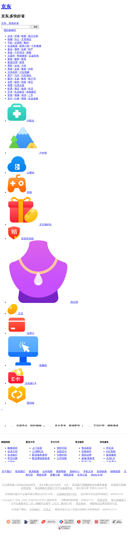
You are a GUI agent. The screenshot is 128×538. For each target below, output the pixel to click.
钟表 (23, 82)
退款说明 (86, 455)
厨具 (21, 62)
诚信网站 (49, 521)
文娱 (16, 78)
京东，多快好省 (10, 23)
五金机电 (34, 55)
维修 (16, 95)
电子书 (32, 78)
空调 (16, 36)
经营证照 (102, 500)
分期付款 (62, 455)
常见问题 (12, 458)
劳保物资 (22, 55)
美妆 (9, 52)
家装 (9, 59)
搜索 (35, 27)
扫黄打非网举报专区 (102, 521)
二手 (30, 95)
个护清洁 (19, 52)
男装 (9, 69)
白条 (16, 98)
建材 (16, 59)
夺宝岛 (110, 448)
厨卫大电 (33, 36)
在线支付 (62, 451)
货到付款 (62, 448)
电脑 (9, 39)
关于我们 (7, 471)
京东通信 (111, 461)
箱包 (16, 82)
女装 (16, 69)
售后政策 (86, 448)
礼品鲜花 (19, 92)
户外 (23, 65)
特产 (30, 49)
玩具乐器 (19, 85)
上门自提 (37, 448)
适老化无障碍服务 (116, 521)
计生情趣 (24, 72)
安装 (9, 95)
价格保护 (86, 451)
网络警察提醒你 (31, 521)
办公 (16, 39)
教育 (23, 78)
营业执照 (81, 503)
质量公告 (55, 474)
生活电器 (12, 46)
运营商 (18, 42)
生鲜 (23, 49)
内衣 (30, 69)
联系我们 (20, 471)
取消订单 (86, 461)
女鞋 (9, 82)
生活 (30, 88)
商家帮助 (61, 471)
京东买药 (12, 72)
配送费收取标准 (41, 458)
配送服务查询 (39, 455)
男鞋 (9, 65)
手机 (9, 42)
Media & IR (97, 474)
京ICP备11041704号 (50, 484)
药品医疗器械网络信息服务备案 (90, 484)
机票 (9, 88)
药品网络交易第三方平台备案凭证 (54, 488)
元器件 (11, 55)
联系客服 (34, 471)
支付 (9, 98)
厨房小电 (24, 46)
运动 (16, 65)
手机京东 (88, 471)
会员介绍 (12, 451)
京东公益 (82, 474)
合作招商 (47, 471)
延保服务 (111, 455)
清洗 (23, 95)
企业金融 (33, 98)
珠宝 (30, 82)
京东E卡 (110, 458)
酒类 (16, 49)
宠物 (28, 52)
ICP (66, 484)
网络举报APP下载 (84, 521)
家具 (23, 59)
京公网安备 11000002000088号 (19, 484)
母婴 (9, 85)
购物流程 (12, 448)
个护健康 (36, 46)
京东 (6, 6)
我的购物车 (10, 30)
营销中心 (75, 471)
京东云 (47, 509)
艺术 (9, 92)
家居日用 (12, 62)
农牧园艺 (31, 92)
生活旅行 (12, 455)
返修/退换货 (88, 458)
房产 (9, 75)
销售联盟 (115, 471)
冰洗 (9, 36)
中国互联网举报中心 (67, 521)
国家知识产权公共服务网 (64, 527)
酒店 (16, 88)
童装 (23, 69)
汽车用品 (26, 75)
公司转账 (62, 458)
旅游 (23, 88)
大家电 (11, 461)
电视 (23, 36)
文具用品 (26, 39)
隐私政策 (69, 474)
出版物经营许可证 (67, 494)
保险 (23, 98)
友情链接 (102, 471)
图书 (9, 78)
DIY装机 (111, 451)
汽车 (16, 75)
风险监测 (42, 474)
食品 (9, 49)
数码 (26, 42)
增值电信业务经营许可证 (103, 503)
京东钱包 (35, 509)
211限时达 (37, 451)
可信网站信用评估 (14, 521)
